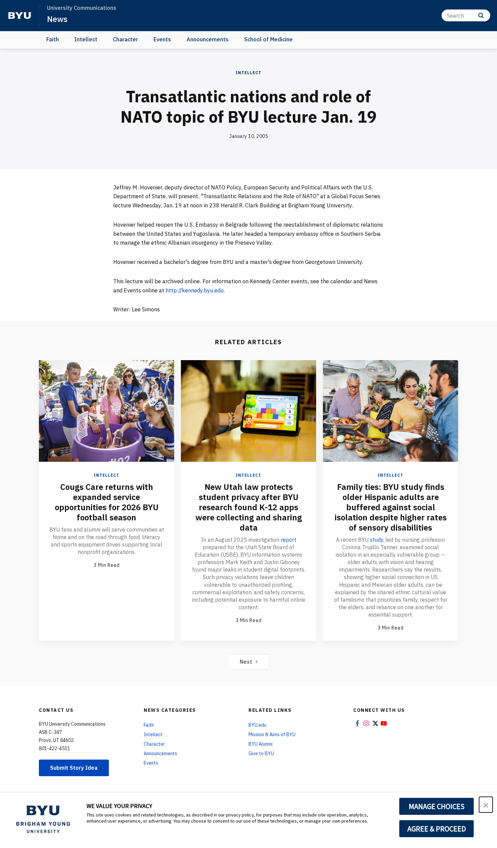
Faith (52, 39)
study (376, 539)
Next (246, 661)
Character (125, 39)
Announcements (208, 39)
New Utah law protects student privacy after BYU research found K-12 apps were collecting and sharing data (248, 507)
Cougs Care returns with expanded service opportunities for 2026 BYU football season (107, 502)
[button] (486, 804)
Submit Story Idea (74, 767)
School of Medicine (268, 39)
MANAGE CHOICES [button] (437, 806)
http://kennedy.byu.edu (194, 290)
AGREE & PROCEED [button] (436, 828)
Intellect (85, 39)
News (57, 19)
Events (162, 39)
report (288, 539)
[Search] (481, 15)
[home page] (19, 15)
